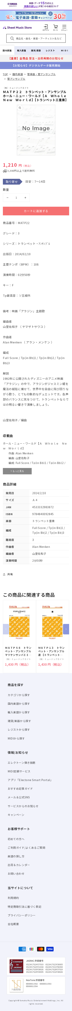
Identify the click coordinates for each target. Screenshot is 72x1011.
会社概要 (13, 924)
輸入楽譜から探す (19, 712)
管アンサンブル (16, 79)
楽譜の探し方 (16, 856)
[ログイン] (46, 26)
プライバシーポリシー (22, 915)
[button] (64, 26)
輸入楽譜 (21, 50)
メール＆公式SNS (19, 797)
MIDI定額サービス (19, 771)
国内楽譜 (7, 50)
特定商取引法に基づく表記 (24, 907)
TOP (5, 74)
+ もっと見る (17, 471)
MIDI (65, 50)
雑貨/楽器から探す (19, 721)
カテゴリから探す (19, 695)
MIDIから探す (16, 738)
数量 (6, 189)
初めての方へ (16, 839)
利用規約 (13, 898)
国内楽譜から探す (19, 703)
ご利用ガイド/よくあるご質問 (26, 847)
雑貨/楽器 (36, 50)
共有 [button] (10, 574)
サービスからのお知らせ (23, 806)
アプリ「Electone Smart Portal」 (30, 780)
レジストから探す (19, 729)
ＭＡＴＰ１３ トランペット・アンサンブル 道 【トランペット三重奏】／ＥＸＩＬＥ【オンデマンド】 (52, 651)
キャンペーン (16, 815)
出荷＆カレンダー (19, 865)
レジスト (50, 50)
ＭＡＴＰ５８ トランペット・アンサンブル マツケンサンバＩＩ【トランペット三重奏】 (19, 651)
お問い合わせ (16, 873)
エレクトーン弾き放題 (22, 762)
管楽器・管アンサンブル (41, 74)
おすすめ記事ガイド (20, 788)
